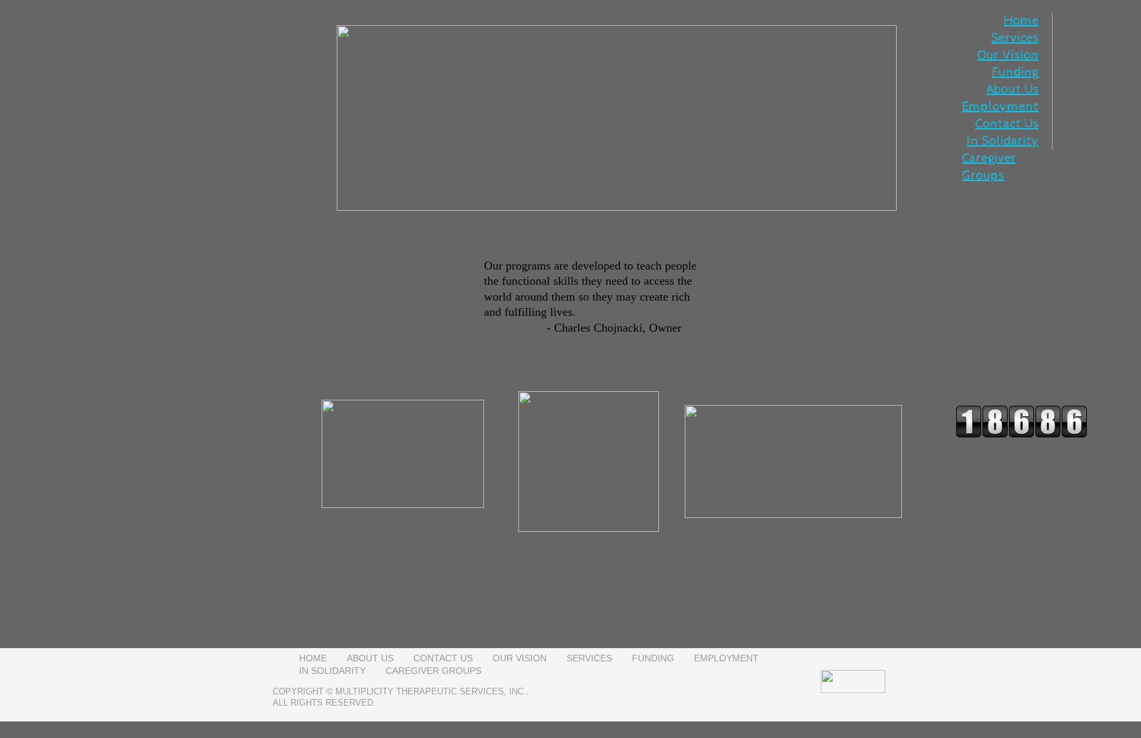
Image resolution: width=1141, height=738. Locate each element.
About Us (1012, 89)
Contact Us (1007, 123)
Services (1015, 38)
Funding (1015, 72)
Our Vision (1008, 55)
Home (1021, 20)
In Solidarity (1003, 141)
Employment (1000, 106)
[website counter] (1021, 434)
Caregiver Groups (433, 670)
